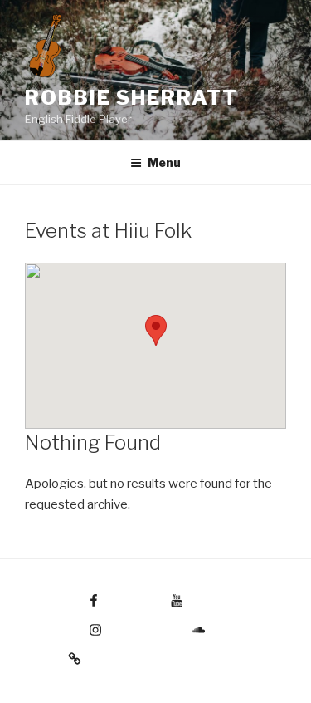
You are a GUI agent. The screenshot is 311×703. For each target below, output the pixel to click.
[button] (155, 330)
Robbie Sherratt (131, 98)
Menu (164, 162)
